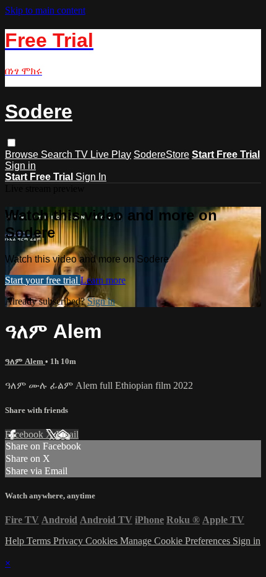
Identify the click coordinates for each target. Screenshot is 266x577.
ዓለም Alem (25, 361)
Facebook (25, 434)
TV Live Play (103, 154)
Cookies (102, 541)
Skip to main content (45, 10)
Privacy (69, 541)
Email (67, 434)
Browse (23, 154)
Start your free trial (42, 280)
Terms (40, 541)
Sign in (20, 165)
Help (16, 541)
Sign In (90, 176)
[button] (11, 143)
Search (58, 154)
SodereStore (161, 154)
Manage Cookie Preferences (176, 541)
